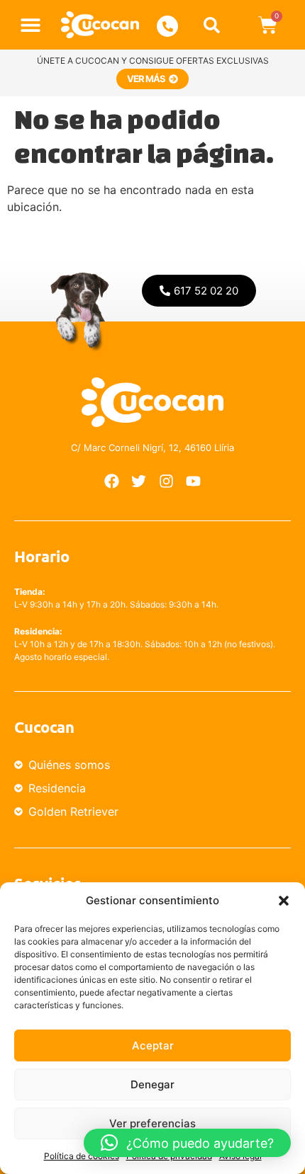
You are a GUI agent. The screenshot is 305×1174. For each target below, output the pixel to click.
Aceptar (153, 1045)
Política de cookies (81, 1156)
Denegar (152, 1084)
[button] (284, 901)
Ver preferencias (152, 1123)
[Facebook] (111, 481)
